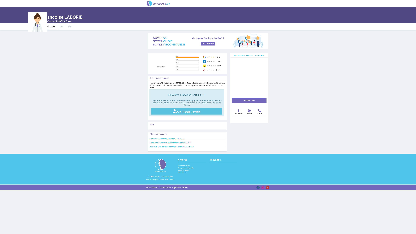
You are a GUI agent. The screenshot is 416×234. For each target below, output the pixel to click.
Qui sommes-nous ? (184, 166)
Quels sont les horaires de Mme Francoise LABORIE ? (170, 142)
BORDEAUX (60, 21)
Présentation (50, 27)
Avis (61, 27)
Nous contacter (182, 173)
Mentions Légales (183, 170)
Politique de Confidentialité (186, 168)
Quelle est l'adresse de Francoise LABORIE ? (167, 138)
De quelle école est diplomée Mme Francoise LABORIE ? (172, 146)
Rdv (69, 27)
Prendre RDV (249, 100)
